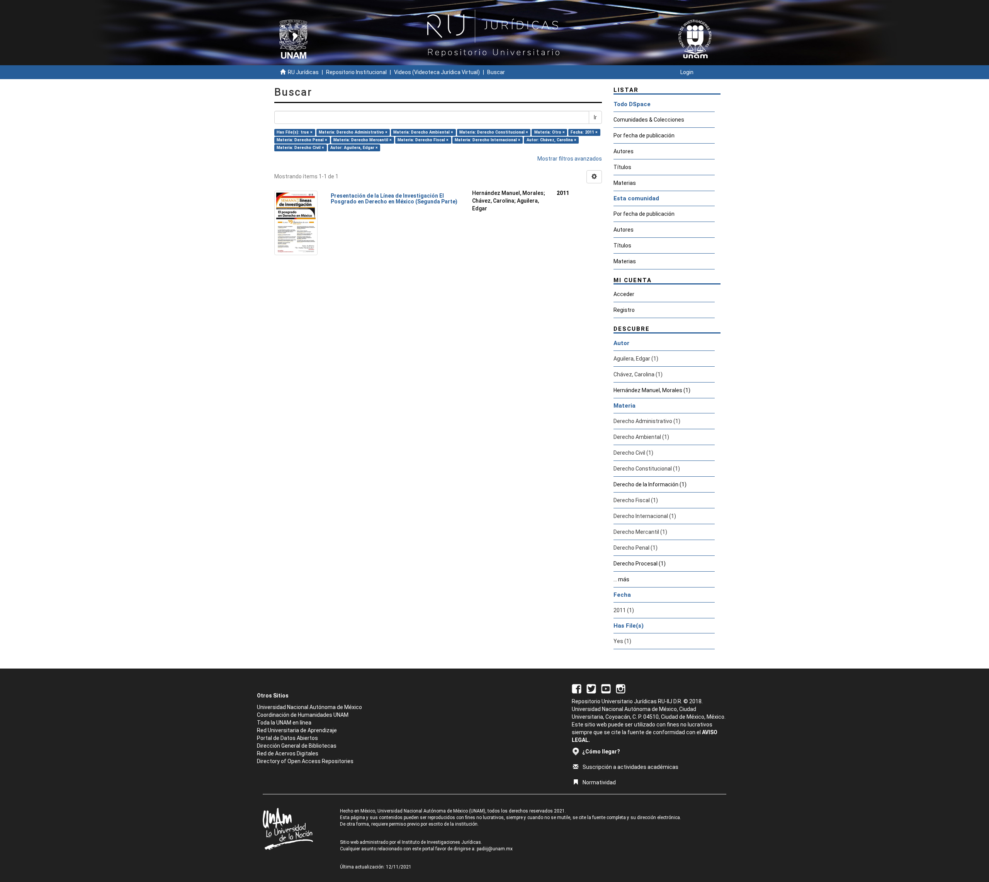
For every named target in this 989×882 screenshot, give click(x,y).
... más (621, 579)
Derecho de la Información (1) (650, 484)
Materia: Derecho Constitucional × (493, 132)
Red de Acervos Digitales (287, 753)
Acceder (623, 294)
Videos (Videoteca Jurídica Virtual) (437, 72)
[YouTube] (606, 688)
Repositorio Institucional (356, 72)
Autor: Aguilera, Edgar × (354, 147)
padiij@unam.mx (495, 849)
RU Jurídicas (303, 72)
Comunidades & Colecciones (648, 120)
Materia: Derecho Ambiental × (423, 132)
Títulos (622, 167)
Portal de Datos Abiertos (287, 738)
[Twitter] (591, 688)
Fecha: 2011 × (584, 132)
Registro (624, 310)
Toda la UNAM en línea (284, 722)
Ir (595, 117)
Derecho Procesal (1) (639, 563)
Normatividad (599, 782)
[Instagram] (620, 688)
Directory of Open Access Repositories (305, 761)
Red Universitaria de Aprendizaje (297, 730)
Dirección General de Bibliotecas (296, 746)
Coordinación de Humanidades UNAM (302, 715)
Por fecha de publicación (644, 135)
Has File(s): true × (295, 132)
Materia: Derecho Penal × (302, 139)
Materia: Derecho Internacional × (487, 139)
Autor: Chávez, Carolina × (551, 139)
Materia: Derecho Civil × (300, 147)
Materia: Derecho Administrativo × (353, 132)
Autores (623, 151)
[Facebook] (576, 688)
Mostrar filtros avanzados (569, 159)
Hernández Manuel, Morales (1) (651, 390)
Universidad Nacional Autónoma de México (309, 707)
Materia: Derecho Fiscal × (423, 139)
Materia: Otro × (549, 132)
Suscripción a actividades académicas (630, 767)
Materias (624, 183)
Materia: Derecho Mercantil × (362, 139)
